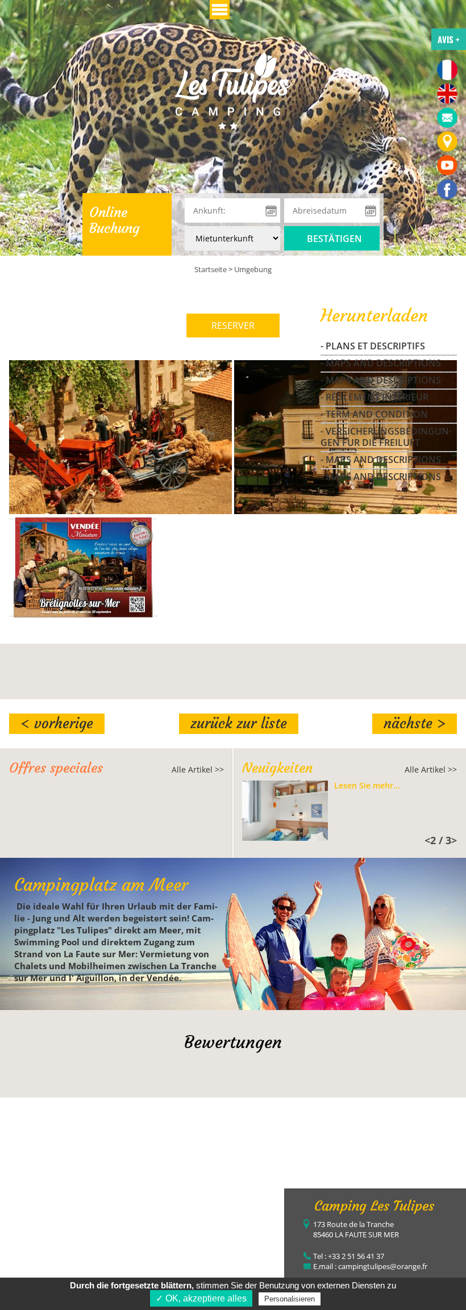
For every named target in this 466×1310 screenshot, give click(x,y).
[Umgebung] (233, 90)
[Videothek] (447, 165)
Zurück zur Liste (238, 723)
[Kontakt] (447, 117)
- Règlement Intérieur (374, 397)
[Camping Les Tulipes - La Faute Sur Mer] (447, 189)
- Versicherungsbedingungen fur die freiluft (386, 437)
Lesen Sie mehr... (367, 786)
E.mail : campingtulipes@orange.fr (370, 1266)
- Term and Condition (374, 414)
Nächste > (415, 723)
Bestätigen (334, 238)
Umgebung (253, 269)
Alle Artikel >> (198, 769)
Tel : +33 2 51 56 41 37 (348, 1256)
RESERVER (233, 325)
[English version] (447, 94)
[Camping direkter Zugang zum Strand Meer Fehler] (447, 141)
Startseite (210, 269)
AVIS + (449, 39)
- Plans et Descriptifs (373, 346)
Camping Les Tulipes (374, 1206)
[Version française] (447, 70)
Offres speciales (56, 768)
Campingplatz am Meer (101, 884)
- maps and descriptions (381, 363)
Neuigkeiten (277, 768)
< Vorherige (56, 723)
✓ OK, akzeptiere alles (201, 1298)
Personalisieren (289, 1299)
